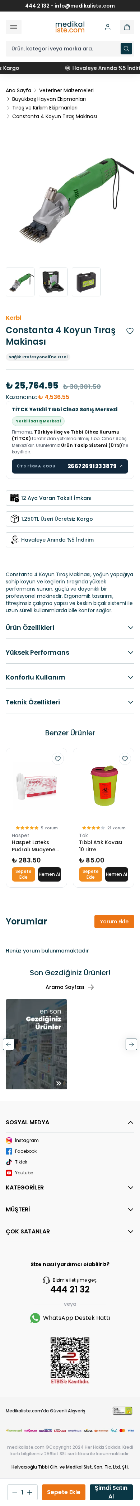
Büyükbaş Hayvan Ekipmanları (49, 99)
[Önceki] (8, 1044)
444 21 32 (70, 1289)
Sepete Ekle (23, 874)
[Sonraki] (131, 1044)
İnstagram (27, 1140)
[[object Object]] (127, 27)
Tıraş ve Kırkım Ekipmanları (45, 107)
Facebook (26, 1151)
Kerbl (14, 318)
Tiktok (21, 1162)
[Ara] (126, 48)
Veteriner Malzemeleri (66, 90)
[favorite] (57, 758)
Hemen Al (49, 874)
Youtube (24, 1173)
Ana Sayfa (18, 90)
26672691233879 (95, 466)
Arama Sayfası (65, 987)
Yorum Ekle (114, 921)
